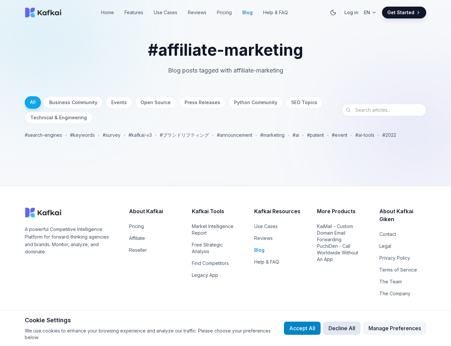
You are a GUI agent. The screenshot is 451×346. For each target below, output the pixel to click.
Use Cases (165, 12)
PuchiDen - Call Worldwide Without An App (337, 252)
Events (119, 102)
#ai (296, 135)
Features (133, 12)
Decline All (342, 328)
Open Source (156, 102)
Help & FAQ (275, 12)
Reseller (138, 250)
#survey (112, 135)
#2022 (389, 135)
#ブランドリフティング (184, 135)
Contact (387, 234)
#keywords (82, 135)
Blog (247, 12)
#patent (315, 135)
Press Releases (202, 102)
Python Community (255, 102)
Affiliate (137, 238)
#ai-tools (364, 135)
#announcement (234, 135)
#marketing (272, 135)
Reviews (197, 12)
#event (339, 135)
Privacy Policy (394, 258)
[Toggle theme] (333, 12)
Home (107, 12)
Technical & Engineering (58, 117)
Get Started (400, 12)
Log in (351, 12)
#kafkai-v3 (140, 135)
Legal (385, 246)
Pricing (224, 12)
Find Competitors (210, 263)
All (33, 102)
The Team (390, 281)
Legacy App (205, 275)
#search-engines (43, 135)
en (367, 12)
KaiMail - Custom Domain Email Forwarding (335, 232)
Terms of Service (398, 270)
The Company (394, 293)
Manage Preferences (394, 328)
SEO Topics (304, 102)
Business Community (73, 102)
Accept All (302, 328)
